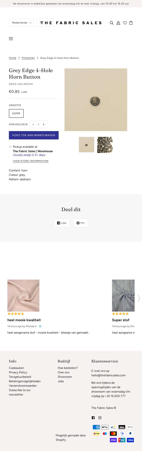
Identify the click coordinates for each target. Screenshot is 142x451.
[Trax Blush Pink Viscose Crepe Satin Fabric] (23, 296)
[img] (111, 22)
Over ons (63, 372)
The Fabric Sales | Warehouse (33, 151)
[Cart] (131, 22)
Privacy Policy (18, 372)
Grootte (15, 105)
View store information (30, 161)
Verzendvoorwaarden (23, 385)
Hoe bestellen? (68, 368)
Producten (28, 58)
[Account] (118, 22)
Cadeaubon (16, 368)
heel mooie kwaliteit (24, 320)
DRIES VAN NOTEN (21, 84)
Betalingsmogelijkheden (25, 381)
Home (12, 58)
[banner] (71, 22)
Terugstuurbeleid (20, 377)
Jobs (61, 381)
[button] (139, 297)
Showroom (65, 377)
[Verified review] (40, 326)
